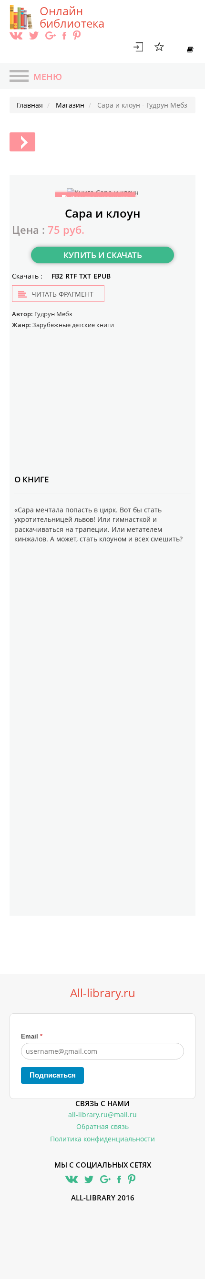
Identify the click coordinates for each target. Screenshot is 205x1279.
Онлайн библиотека (72, 17)
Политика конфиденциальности (102, 1138)
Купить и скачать (102, 255)
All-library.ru (102, 993)
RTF (71, 275)
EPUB (102, 275)
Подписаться (53, 1075)
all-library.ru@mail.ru (102, 1114)
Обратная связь (102, 1126)
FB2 (57, 275)
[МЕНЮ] (19, 77)
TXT (85, 275)
